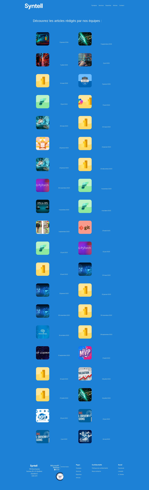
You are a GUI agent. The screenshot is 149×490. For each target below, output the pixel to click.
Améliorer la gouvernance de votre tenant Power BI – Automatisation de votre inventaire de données (106, 120)
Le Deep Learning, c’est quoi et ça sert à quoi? (64, 351)
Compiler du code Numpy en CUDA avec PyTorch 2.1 (64, 183)
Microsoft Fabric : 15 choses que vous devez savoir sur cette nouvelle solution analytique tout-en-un (64, 246)
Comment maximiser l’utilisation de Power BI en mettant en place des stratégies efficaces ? (106, 288)
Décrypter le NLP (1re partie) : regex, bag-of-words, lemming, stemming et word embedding (63, 309)
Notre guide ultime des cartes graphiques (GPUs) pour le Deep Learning (64, 204)
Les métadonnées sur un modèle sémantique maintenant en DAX (106, 141)
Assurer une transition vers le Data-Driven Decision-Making (106, 414)
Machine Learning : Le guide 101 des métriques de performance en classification (64, 330)
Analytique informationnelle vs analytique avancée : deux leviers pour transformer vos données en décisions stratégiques (64, 58)
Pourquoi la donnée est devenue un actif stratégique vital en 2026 (64, 37)
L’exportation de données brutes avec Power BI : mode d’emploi (64, 393)
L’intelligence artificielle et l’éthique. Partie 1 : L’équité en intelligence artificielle (64, 162)
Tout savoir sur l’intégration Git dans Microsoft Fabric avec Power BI (106, 225)
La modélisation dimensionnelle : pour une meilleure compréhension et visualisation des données (64, 141)
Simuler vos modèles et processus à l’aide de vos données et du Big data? (106, 393)
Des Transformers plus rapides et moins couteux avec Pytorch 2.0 (106, 246)
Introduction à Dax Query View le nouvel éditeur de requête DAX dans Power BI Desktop (106, 162)
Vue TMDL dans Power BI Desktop (64, 79)
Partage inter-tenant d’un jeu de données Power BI (106, 330)
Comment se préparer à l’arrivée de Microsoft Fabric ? (106, 183)
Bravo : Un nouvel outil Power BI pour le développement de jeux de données (106, 309)
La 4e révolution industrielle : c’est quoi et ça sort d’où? (106, 435)
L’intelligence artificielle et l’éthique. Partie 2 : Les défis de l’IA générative (64, 120)
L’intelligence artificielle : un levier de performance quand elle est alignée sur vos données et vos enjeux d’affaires (106, 37)
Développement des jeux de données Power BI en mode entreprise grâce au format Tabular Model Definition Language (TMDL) (64, 267)
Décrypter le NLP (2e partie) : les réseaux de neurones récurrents (64, 288)
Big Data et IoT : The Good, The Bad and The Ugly (64, 414)
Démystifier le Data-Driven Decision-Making (64, 435)
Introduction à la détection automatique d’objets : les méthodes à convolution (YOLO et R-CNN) (64, 225)
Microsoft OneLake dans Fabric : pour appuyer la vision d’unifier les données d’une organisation (106, 204)
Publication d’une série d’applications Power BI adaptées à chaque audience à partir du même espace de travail (64, 372)
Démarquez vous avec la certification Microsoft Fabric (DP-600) (106, 79)
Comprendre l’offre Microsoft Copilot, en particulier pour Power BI (106, 100)
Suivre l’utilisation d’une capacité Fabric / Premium (64, 100)
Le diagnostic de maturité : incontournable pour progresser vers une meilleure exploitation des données (106, 372)
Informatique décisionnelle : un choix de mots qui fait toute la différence (106, 58)
